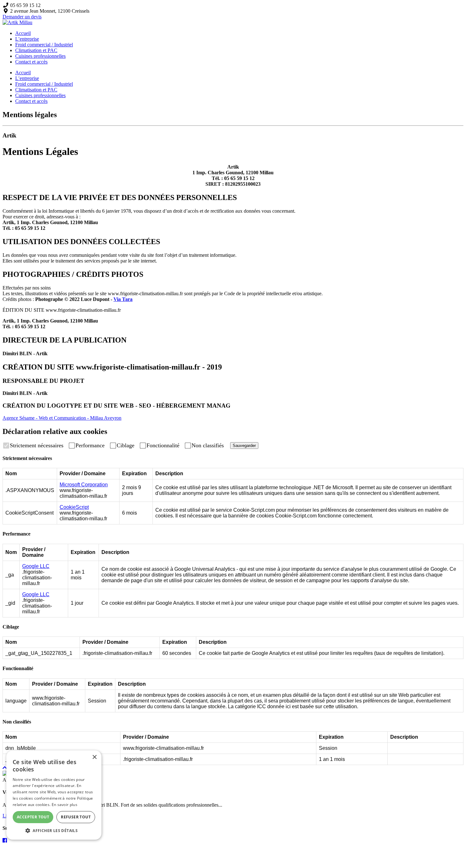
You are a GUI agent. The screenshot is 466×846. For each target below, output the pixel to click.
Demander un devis (22, 16)
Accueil (23, 33)
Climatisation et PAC (36, 50)
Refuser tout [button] (76, 817)
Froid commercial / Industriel (44, 44)
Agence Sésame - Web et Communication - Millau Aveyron (62, 418)
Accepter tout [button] (33, 817)
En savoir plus (64, 804)
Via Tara (123, 299)
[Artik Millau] (17, 22)
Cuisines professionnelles (40, 56)
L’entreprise (27, 39)
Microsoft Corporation (84, 484)
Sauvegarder (244, 445)
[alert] (53, 795)
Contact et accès (31, 61)
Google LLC (35, 566)
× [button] (94, 757)
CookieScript (74, 507)
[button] (54, 830)
